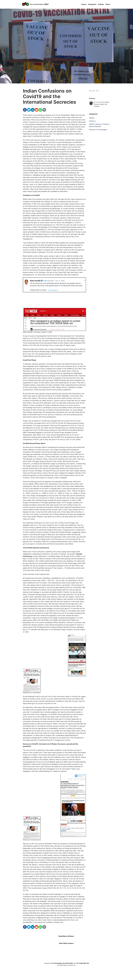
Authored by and (66, 963)
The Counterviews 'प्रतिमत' (39, 4)
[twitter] (29, 110)
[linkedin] (33, 110)
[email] (44, 110)
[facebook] (25, 110)
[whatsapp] (40, 110)
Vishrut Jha (72, 965)
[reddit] (36, 110)
